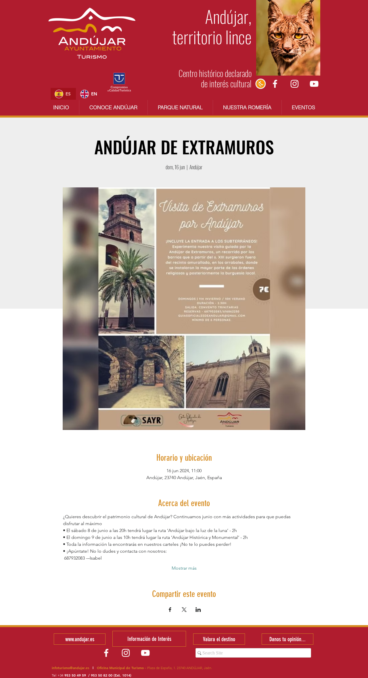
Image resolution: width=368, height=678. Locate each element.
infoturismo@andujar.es (70, 667)
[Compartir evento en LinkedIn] (198, 609)
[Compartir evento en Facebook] (170, 609)
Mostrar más (184, 568)
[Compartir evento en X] (184, 609)
